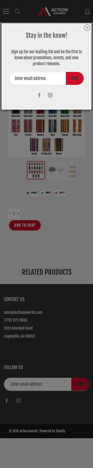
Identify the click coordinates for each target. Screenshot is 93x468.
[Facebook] (39, 95)
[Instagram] (50, 95)
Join (75, 78)
